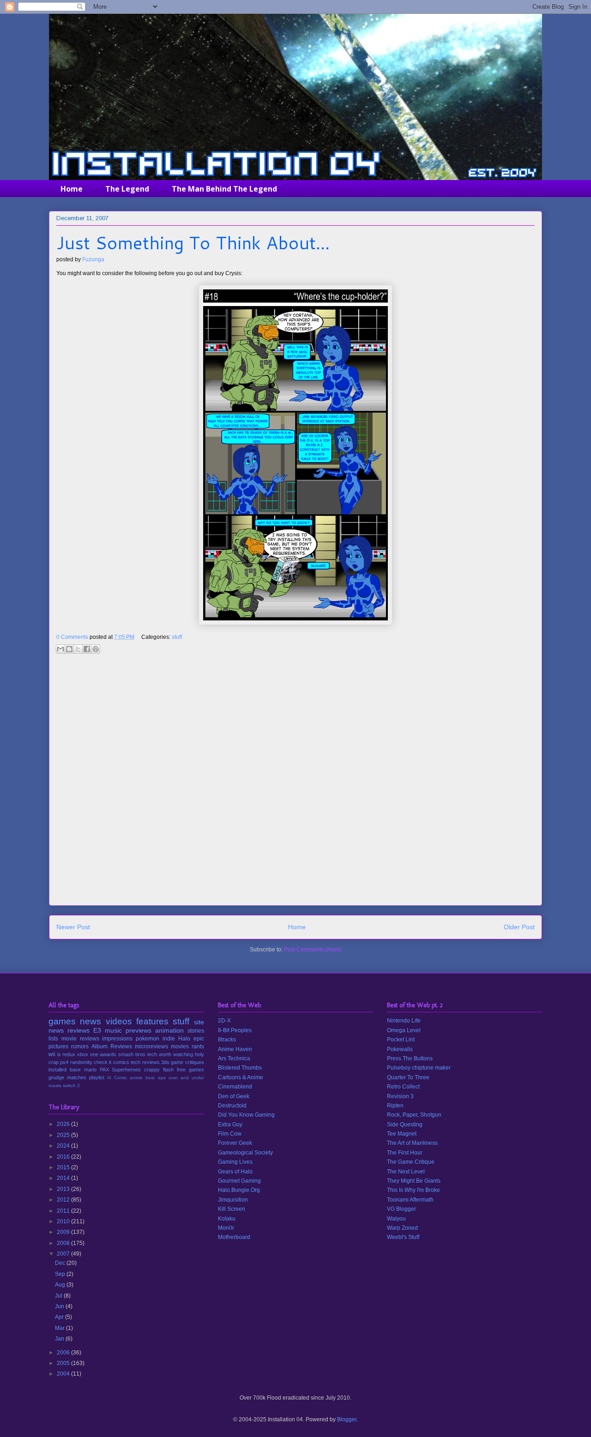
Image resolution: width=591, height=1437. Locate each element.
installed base (64, 1069)
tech (152, 1054)
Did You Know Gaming (246, 1115)
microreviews (151, 1046)
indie (169, 1038)
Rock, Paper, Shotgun (414, 1115)
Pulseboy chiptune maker (419, 1067)
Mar (60, 1328)
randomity (81, 1062)
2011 (64, 1211)
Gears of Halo (235, 1171)
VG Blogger (401, 1209)
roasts (54, 1085)
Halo (184, 1038)
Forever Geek (235, 1143)
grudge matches (67, 1077)
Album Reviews (111, 1046)
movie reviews (80, 1038)
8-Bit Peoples (235, 1030)
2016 (64, 1157)
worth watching (176, 1054)
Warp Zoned (402, 1228)
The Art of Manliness (412, 1143)
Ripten (395, 1105)
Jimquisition (233, 1199)
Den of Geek (233, 1096)
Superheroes (126, 1069)
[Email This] (60, 649)
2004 (64, 1374)
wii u (54, 1054)
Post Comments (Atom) (313, 949)
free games (190, 1069)
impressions (117, 1038)
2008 (64, 1243)
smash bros (131, 1054)
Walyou (396, 1218)
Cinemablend (235, 1086)
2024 (64, 1145)
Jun (60, 1306)
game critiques (187, 1062)
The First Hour (404, 1152)
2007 (64, 1254)
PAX (104, 1069)
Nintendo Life (404, 1020)
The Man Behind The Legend (224, 189)
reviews (78, 1030)
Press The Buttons (410, 1058)
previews (138, 1030)
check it (102, 1062)
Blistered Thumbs (240, 1067)
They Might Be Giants (413, 1181)
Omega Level (404, 1030)
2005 (64, 1363)
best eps (155, 1077)
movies (180, 1046)
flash (168, 1069)
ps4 (64, 1062)
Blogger (346, 1419)
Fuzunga (93, 259)
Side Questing (404, 1124)
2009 (64, 1232)
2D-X (224, 1020)
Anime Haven (235, 1049)
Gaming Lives (235, 1162)
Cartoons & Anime (240, 1077)
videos (119, 1021)
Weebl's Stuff (403, 1237)
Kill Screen (231, 1209)
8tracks (227, 1039)
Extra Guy (230, 1124)
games (62, 1021)
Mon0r (226, 1228)
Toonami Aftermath (410, 1199)
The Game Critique (410, 1162)
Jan (60, 1338)
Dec (60, 1263)
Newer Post (73, 927)
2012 (64, 1199)
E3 (97, 1030)
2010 (64, 1221)
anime (136, 1077)
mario (90, 1069)
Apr (60, 1317)
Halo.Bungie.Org (239, 1190)
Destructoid (232, 1105)
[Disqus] (295, 783)
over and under (186, 1077)
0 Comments (72, 637)
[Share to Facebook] (86, 649)
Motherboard (234, 1237)
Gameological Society (245, 1152)
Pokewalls (400, 1049)
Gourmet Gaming (239, 1181)
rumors (80, 1046)
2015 (64, 1167)
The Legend (127, 189)
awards (108, 1054)
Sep (60, 1274)
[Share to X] (78, 649)
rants (198, 1046)
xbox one (87, 1054)
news (90, 1021)
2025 (64, 1135)
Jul (59, 1296)
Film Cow (229, 1133)
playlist (96, 1077)
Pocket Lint (401, 1039)
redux (68, 1054)
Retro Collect (403, 1086)
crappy (152, 1069)
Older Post (519, 927)
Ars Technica (234, 1058)
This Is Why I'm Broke (413, 1190)
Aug (60, 1284)
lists (53, 1038)
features (152, 1021)
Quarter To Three (408, 1077)
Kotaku (226, 1218)
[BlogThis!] (69, 649)
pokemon (147, 1038)
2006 (64, 1352)
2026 (64, 1124)
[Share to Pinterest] (95, 649)
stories (195, 1031)
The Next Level (406, 1171)
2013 (64, 1189)
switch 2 (71, 1085)
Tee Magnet (401, 1133)
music (113, 1030)
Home (71, 189)
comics (121, 1062)
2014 (64, 1178)
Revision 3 (400, 1096)
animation (169, 1030)
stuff (177, 637)
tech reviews (145, 1062)
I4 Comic (117, 1077)
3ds (165, 1062)
